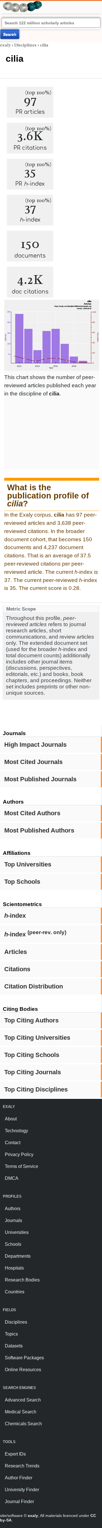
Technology (16, 1130)
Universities (17, 1232)
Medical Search (20, 1411)
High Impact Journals (35, 744)
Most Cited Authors (32, 813)
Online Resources (23, 1369)
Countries (14, 1291)
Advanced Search (23, 1400)
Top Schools (22, 881)
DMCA (11, 1178)
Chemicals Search (23, 1423)
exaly (5, 45)
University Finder (22, 1489)
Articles (15, 951)
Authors (12, 1208)
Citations (17, 969)
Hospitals (14, 1268)
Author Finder (18, 1477)
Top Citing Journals (32, 1072)
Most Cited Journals (33, 761)
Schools (13, 1244)
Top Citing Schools (31, 1054)
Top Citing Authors (31, 1020)
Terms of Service (21, 1166)
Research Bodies (22, 1279)
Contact (12, 1142)
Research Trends (22, 1465)
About (11, 1118)
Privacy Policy (19, 1154)
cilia (44, 45)
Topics (11, 1334)
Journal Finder (19, 1501)
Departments (18, 1256)
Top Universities (27, 864)
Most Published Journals (40, 779)
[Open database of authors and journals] (22, 3)
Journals (13, 1220)
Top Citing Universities (37, 1037)
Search (9, 34)
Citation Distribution (33, 986)
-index (15, 915)
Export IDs (15, 1454)
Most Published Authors (39, 830)
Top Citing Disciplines (36, 1089)
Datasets (14, 1345)
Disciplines (25, 45)
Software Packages (24, 1357)
